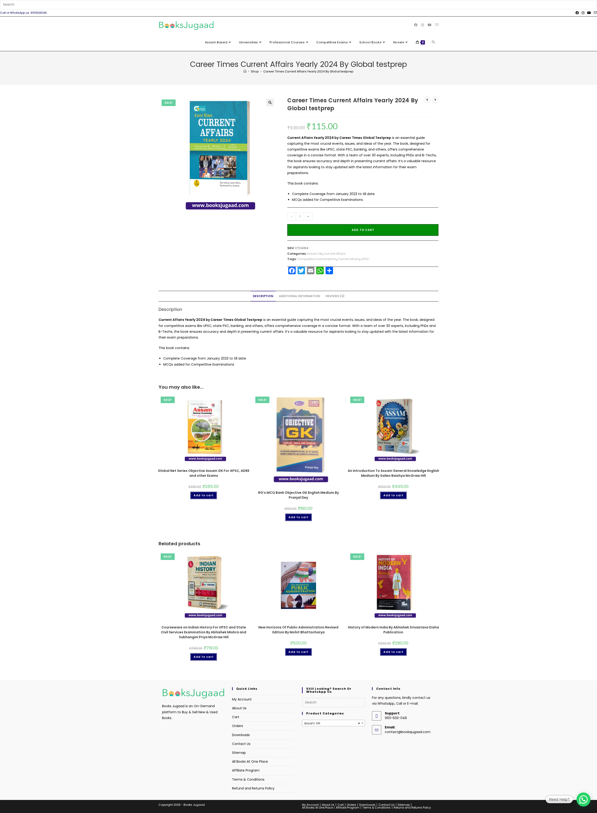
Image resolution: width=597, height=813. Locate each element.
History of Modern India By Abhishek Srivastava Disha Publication (393, 630)
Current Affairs (335, 253)
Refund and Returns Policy (253, 788)
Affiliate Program (246, 770)
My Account (242, 699)
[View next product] (435, 99)
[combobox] (333, 723)
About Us (239, 708)
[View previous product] (427, 99)
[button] (270, 102)
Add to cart (363, 230)
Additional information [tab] (299, 296)
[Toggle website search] (433, 42)
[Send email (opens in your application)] (594, 12)
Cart (235, 717)
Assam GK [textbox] (332, 723)
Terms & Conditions (248, 779)
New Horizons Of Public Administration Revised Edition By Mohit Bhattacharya (298, 630)
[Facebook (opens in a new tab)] (577, 12)
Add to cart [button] (204, 495)
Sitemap (239, 752)
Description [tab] (263, 296)
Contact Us (241, 743)
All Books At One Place (250, 761)
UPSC (365, 259)
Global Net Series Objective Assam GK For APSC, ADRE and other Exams (203, 473)
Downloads (241, 735)
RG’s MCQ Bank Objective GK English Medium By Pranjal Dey (298, 495)
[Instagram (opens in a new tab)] (583, 12)
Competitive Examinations (317, 259)
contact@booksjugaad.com (407, 732)
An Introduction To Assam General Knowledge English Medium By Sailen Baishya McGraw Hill (393, 473)
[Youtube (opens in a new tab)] (589, 12)
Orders (237, 726)
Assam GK (315, 253)
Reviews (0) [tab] (335, 296)
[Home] (244, 71)
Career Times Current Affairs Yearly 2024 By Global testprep (308, 71)
